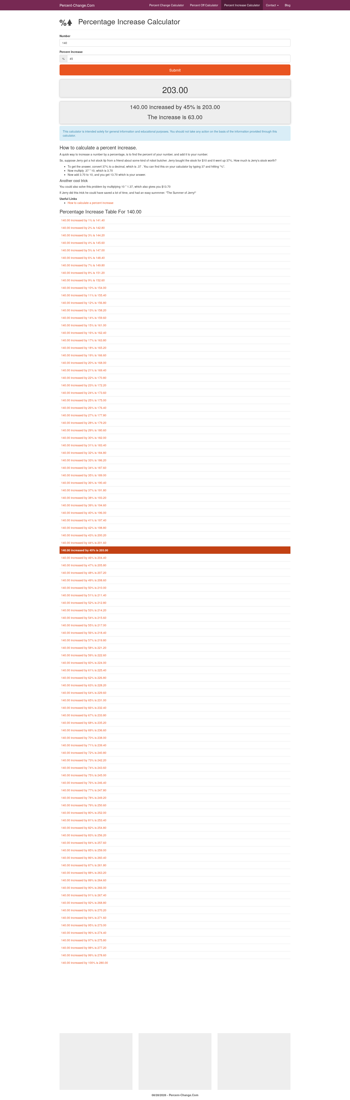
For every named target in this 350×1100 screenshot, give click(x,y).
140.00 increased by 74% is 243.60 (83, 768)
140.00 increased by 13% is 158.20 (83, 310)
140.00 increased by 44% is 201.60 (83, 543)
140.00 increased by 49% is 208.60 (83, 580)
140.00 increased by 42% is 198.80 (83, 528)
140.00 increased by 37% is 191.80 (83, 490)
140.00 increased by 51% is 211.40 (83, 595)
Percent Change (166, 5)
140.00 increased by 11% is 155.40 (83, 295)
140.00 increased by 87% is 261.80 (83, 865)
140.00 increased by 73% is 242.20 (83, 760)
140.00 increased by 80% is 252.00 (83, 813)
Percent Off (204, 5)
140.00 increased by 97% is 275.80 (83, 940)
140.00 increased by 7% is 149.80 (83, 265)
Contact (271, 5)
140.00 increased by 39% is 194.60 (83, 505)
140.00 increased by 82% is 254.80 (83, 828)
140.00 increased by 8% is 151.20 (83, 273)
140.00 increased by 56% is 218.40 (83, 633)
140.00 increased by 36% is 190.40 (83, 483)
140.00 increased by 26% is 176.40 (83, 408)
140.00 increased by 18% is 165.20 (83, 348)
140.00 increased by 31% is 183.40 (83, 445)
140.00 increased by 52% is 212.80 (83, 603)
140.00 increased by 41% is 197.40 (83, 520)
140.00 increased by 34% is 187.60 (83, 468)
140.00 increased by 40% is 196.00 (83, 513)
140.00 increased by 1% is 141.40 (83, 220)
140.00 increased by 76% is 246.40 (83, 783)
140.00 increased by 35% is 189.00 (83, 475)
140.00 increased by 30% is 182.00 (83, 438)
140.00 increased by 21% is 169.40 (83, 370)
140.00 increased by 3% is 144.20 (83, 235)
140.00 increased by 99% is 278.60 (83, 955)
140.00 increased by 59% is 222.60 (83, 655)
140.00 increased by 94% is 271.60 (83, 918)
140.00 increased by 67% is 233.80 (83, 715)
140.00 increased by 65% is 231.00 (83, 700)
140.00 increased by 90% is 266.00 (83, 888)
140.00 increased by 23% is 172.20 (83, 385)
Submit (175, 70)
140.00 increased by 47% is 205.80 (83, 565)
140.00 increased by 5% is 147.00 (83, 250)
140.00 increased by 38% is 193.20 (83, 498)
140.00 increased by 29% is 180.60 (83, 430)
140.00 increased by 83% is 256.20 (83, 835)
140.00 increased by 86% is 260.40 (83, 858)
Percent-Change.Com (77, 5)
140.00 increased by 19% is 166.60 (83, 355)
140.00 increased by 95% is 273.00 (83, 925)
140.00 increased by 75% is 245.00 (83, 775)
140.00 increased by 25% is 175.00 (83, 400)
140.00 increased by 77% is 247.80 (83, 790)
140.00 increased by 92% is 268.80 (83, 903)
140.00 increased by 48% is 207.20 (83, 573)
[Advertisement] (175, 1000)
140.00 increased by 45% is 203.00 (84, 550)
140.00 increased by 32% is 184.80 (83, 453)
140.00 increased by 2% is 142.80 (83, 228)
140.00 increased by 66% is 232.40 (83, 708)
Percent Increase (242, 5)
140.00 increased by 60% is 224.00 (83, 663)
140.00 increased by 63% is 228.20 (83, 685)
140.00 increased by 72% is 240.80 (83, 753)
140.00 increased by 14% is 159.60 (83, 318)
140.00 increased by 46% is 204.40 (83, 558)
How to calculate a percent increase (90, 203)
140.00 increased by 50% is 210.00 (83, 588)
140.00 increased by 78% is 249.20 (83, 798)
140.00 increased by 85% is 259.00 (83, 850)
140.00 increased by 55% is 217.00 (83, 625)
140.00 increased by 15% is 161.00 (83, 325)
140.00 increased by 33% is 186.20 (83, 460)
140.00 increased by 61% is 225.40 (83, 670)
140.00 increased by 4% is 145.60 (83, 243)
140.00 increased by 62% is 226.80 (83, 678)
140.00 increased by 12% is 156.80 (83, 303)
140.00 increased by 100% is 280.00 (84, 963)
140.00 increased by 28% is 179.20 (83, 423)
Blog (287, 5)
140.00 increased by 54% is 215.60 (83, 618)
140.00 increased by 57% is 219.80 (83, 640)
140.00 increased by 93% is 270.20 (83, 910)
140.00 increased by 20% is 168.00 (83, 363)
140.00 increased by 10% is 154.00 (83, 288)
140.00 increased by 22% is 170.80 (83, 378)
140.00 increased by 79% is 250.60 (83, 805)
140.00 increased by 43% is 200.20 (83, 535)
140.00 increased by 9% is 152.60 (83, 280)
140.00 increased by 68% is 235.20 (83, 723)
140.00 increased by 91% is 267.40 (83, 895)
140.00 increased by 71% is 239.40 (83, 745)
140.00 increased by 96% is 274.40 (83, 933)
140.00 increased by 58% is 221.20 (83, 648)
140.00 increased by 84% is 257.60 (83, 843)
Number (65, 36)
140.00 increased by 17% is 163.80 (83, 340)
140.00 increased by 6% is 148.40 (83, 258)
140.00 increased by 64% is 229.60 (83, 693)
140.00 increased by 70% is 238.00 (83, 738)
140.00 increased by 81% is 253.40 (83, 820)
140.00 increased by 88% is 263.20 (83, 873)
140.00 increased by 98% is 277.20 (83, 948)
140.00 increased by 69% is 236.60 (83, 730)
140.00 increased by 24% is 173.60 (83, 393)
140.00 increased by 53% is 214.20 (83, 610)
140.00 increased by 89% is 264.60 (83, 880)
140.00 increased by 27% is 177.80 (83, 415)
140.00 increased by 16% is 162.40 (83, 333)
